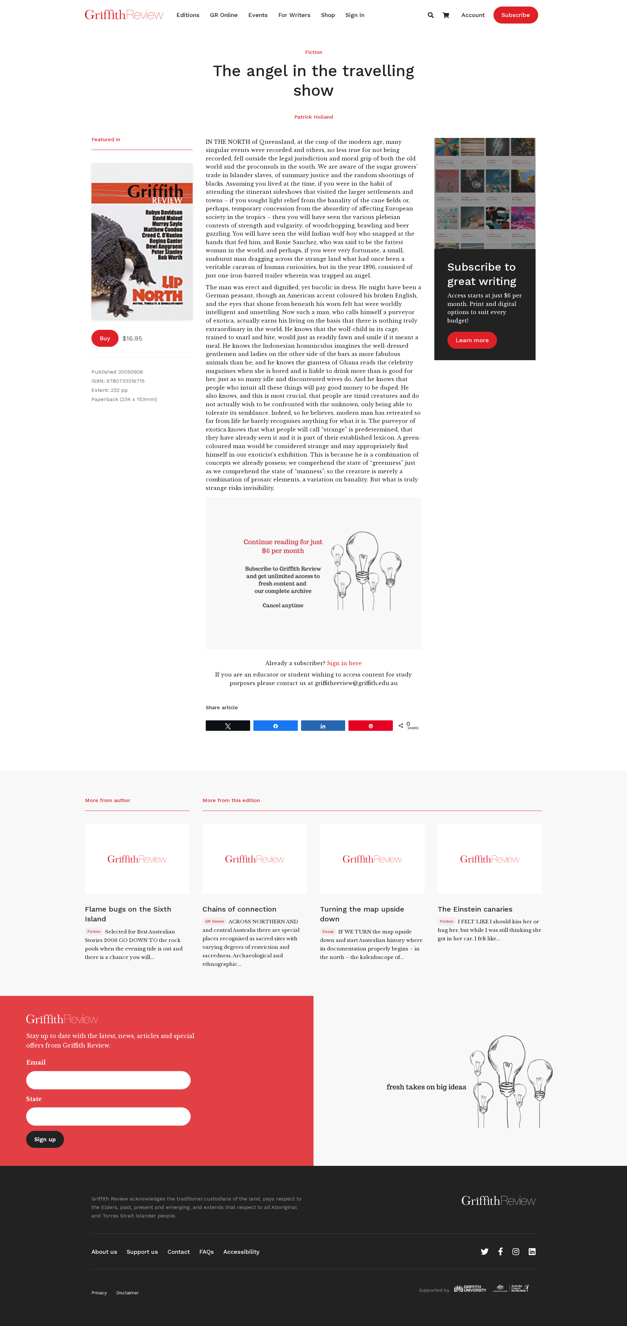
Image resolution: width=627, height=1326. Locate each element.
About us (104, 1251)
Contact (179, 1251)
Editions (188, 14)
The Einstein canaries (475, 909)
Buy (105, 338)
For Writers (294, 14)
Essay (328, 931)
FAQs (206, 1251)
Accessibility (241, 1251)
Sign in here (344, 663)
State (34, 1099)
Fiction (313, 52)
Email (36, 1062)
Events (258, 14)
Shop (328, 14)
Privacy (99, 1292)
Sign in (355, 14)
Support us (142, 1251)
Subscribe (516, 14)
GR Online (224, 14)
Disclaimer (127, 1292)
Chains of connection (239, 909)
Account (473, 14)
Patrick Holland (313, 117)
